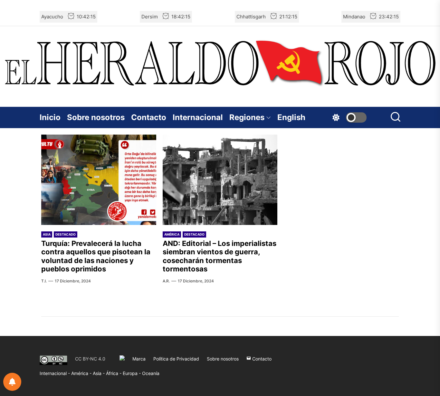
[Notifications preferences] (12, 382)
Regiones (246, 117)
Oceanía (150, 373)
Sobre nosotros (96, 117)
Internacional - (55, 373)
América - (82, 373)
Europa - (132, 373)
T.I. (44, 281)
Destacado (65, 234)
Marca (139, 358)
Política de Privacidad (176, 358)
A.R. (166, 281)
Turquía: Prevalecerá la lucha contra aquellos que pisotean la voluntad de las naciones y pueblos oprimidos (95, 256)
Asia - (99, 373)
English (291, 117)
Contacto (148, 117)
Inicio (50, 117)
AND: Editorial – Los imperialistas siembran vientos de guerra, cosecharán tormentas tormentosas (219, 256)
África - (114, 373)
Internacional (198, 117)
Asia (47, 234)
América (171, 234)
